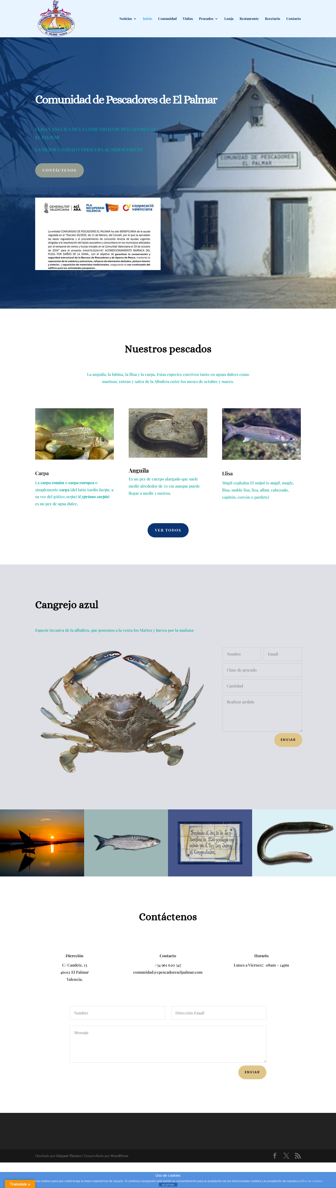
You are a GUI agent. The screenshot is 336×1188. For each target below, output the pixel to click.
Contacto (293, 19)
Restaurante (249, 19)
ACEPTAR (168, 1184)
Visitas (188, 19)
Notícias (125, 19)
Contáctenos (59, 170)
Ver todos (168, 530)
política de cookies (310, 1181)
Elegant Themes (69, 1155)
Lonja (228, 19)
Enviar (288, 739)
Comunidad (167, 19)
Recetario (272, 19)
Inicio (147, 19)
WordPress (119, 1155)
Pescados (206, 19)
